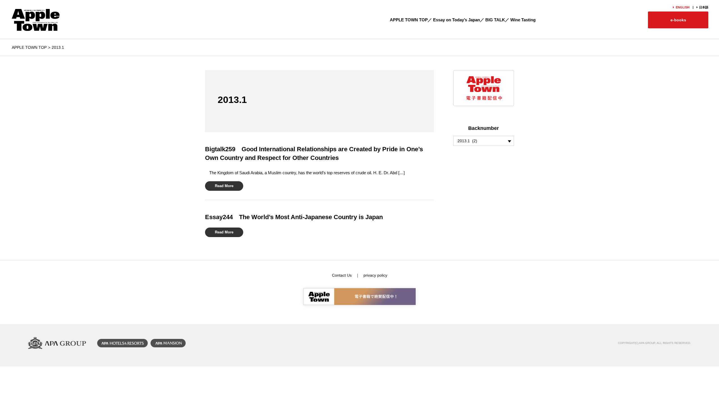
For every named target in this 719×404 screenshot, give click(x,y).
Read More (224, 186)
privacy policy (375, 275)
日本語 (703, 7)
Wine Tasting (523, 19)
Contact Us (342, 275)
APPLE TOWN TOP (409, 19)
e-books (678, 20)
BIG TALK (495, 19)
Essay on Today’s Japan (456, 19)
